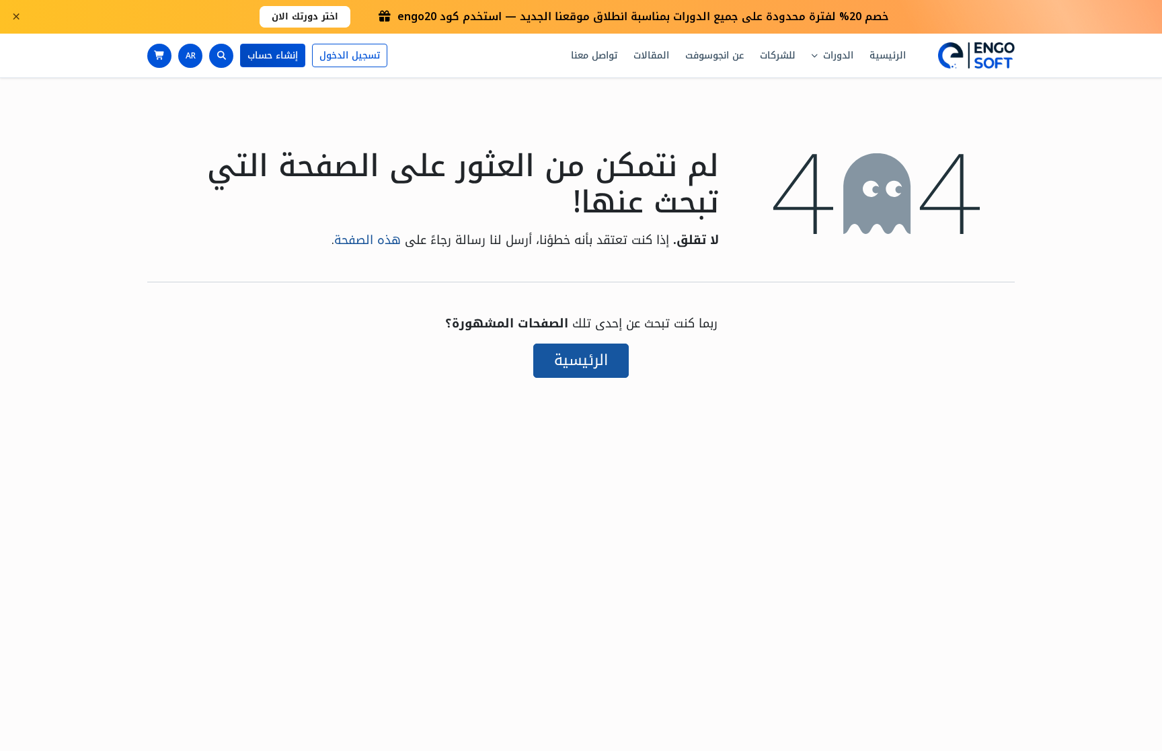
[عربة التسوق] (159, 56)
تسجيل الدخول (349, 55)
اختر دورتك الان (305, 16)
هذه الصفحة (367, 240)
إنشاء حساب (272, 55)
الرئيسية (581, 360)
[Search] (221, 56)
